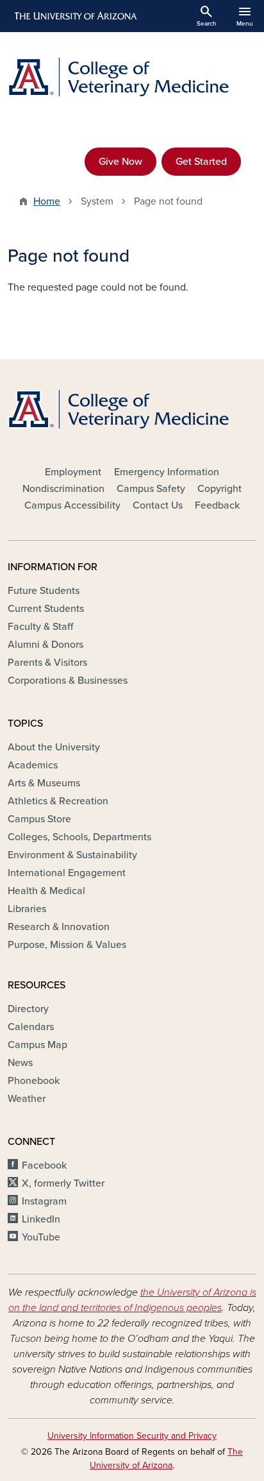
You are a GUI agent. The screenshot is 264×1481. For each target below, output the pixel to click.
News (20, 1062)
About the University (54, 747)
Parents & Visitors (47, 662)
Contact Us (158, 505)
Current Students (46, 608)
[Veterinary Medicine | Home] (132, 77)
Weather (26, 1098)
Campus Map (37, 1044)
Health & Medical (46, 890)
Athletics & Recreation (58, 801)
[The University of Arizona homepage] (74, 16)
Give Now (120, 161)
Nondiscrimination (63, 488)
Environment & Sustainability (72, 855)
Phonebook (34, 1080)
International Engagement (67, 873)
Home (46, 201)
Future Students (43, 590)
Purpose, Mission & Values (67, 944)
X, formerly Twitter (63, 1183)
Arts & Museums (44, 783)
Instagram (44, 1201)
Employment (73, 472)
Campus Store (39, 819)
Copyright (219, 488)
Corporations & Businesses (68, 680)
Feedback (217, 505)
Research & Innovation (59, 926)
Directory (28, 1009)
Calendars (31, 1026)
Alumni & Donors (45, 644)
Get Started (201, 161)
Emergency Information (166, 472)
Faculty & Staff (40, 626)
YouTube (41, 1237)
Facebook (44, 1165)
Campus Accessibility (72, 505)
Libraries (27, 908)
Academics (33, 765)
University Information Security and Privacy (132, 1435)
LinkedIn (41, 1219)
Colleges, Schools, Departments (79, 837)
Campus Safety (151, 488)
